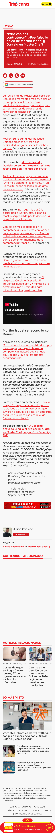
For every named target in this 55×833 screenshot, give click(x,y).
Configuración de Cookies (28, 814)
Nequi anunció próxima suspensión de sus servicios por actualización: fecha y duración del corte (33, 750)
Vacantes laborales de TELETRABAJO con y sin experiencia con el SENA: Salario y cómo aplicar (27, 736)
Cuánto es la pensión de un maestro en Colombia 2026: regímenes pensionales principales (38, 676)
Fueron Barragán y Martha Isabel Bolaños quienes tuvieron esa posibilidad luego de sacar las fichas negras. (25, 143)
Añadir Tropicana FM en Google (21, 84)
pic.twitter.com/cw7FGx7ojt (24, 482)
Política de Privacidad (17, 810)
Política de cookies (41, 810)
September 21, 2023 (20, 495)
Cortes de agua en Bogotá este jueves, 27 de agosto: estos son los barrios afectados (14, 675)
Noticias (8, 26)
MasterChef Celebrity (39, 546)
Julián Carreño (15, 64)
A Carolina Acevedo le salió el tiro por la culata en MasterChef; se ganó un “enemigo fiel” (27, 430)
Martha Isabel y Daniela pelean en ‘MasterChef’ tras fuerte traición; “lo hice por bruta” (26, 165)
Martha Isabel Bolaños (14, 546)
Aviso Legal (39, 807)
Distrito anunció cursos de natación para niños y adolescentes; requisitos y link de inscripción (34, 766)
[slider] (27, 822)
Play (49, 827)
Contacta (14, 807)
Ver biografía (20, 534)
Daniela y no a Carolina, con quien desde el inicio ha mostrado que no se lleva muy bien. (26, 263)
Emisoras (26, 807)
